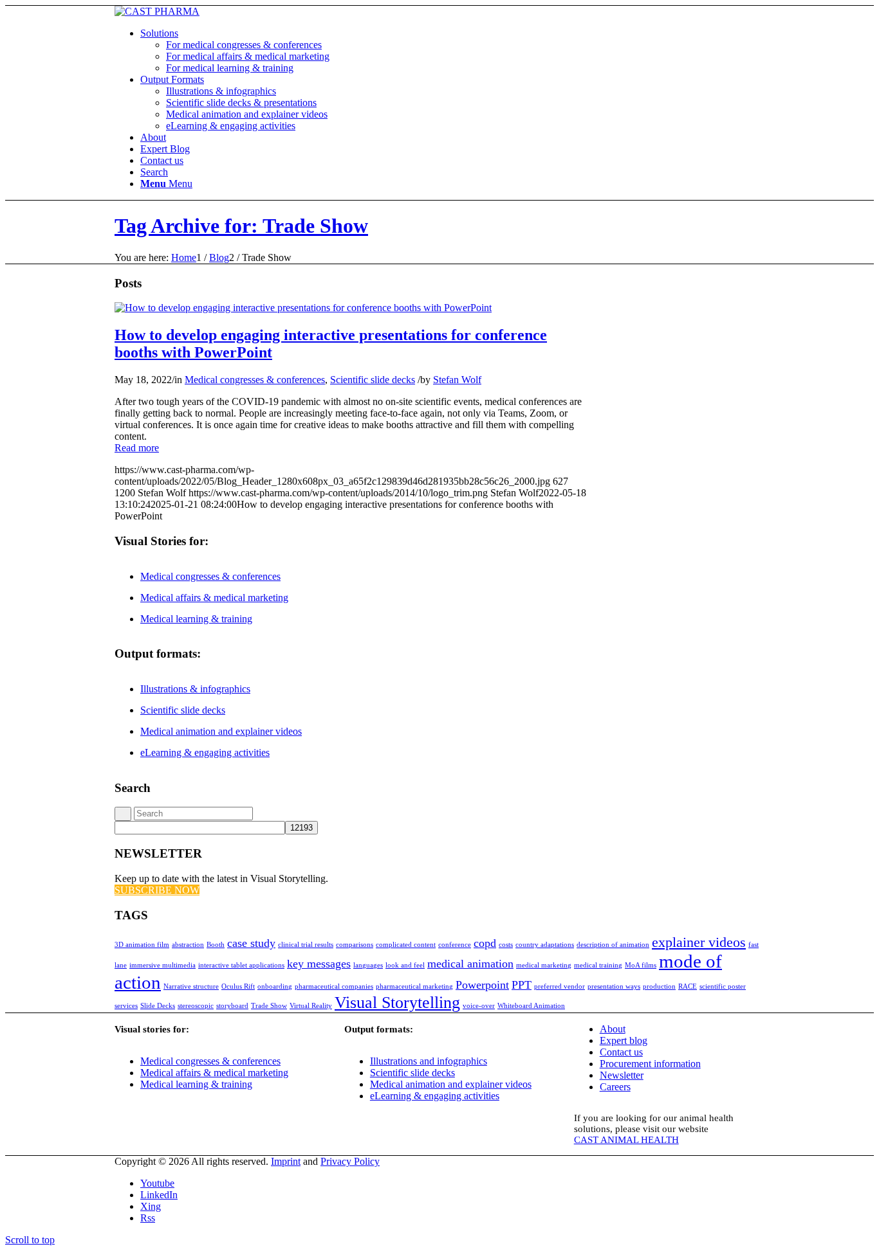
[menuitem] (452, 51)
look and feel (405, 965)
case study (251, 943)
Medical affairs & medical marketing (214, 597)
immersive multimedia (162, 965)
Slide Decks (157, 1005)
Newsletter (621, 1075)
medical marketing (543, 965)
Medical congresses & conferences (255, 379)
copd (485, 943)
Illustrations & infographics (195, 688)
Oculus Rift (238, 986)
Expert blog (623, 1040)
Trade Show (269, 1005)
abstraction (188, 944)
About (612, 1028)
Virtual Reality (311, 1005)
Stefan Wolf (457, 379)
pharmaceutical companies (334, 986)
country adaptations (544, 944)
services (126, 1005)
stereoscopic (196, 1005)
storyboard (232, 1005)
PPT (522, 984)
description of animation (613, 944)
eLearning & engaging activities (205, 752)
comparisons (354, 944)
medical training (598, 965)
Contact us (621, 1052)
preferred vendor (559, 986)
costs (506, 944)
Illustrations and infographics (428, 1061)
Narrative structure (191, 986)
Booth (216, 944)
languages (368, 965)
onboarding (274, 986)
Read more (137, 447)
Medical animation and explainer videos (221, 731)
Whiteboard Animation (531, 1005)
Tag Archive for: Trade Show (241, 225)
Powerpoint (482, 984)
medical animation (470, 963)
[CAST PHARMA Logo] (157, 11)
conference (454, 944)
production (659, 986)
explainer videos (699, 942)
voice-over (479, 1005)
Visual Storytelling (397, 1002)
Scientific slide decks (372, 379)
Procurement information (650, 1063)
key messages (319, 963)
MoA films (640, 965)
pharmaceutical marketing (414, 986)
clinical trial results (305, 944)
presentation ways (614, 986)
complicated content (406, 944)
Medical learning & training (196, 618)
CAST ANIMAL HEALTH (626, 1140)
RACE (687, 986)
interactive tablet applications (241, 965)
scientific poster (722, 986)
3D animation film (142, 944)
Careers (615, 1086)
